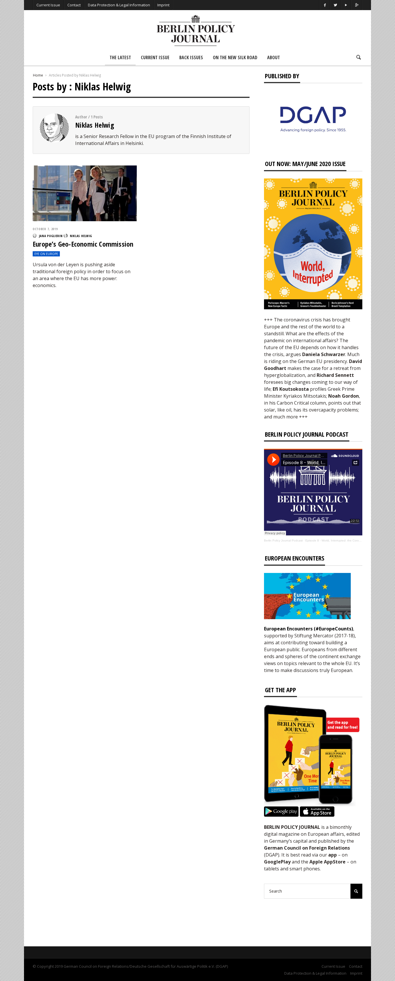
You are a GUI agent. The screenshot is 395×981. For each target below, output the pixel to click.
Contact (74, 5)
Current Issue (48, 5)
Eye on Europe (46, 254)
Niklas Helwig (94, 125)
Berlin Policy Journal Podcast (283, 540)
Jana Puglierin (51, 236)
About (273, 57)
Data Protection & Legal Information (119, 5)
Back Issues (191, 57)
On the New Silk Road (235, 57)
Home (38, 75)
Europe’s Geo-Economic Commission (83, 244)
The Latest (120, 57)
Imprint (163, 5)
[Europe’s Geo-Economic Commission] (85, 193)
